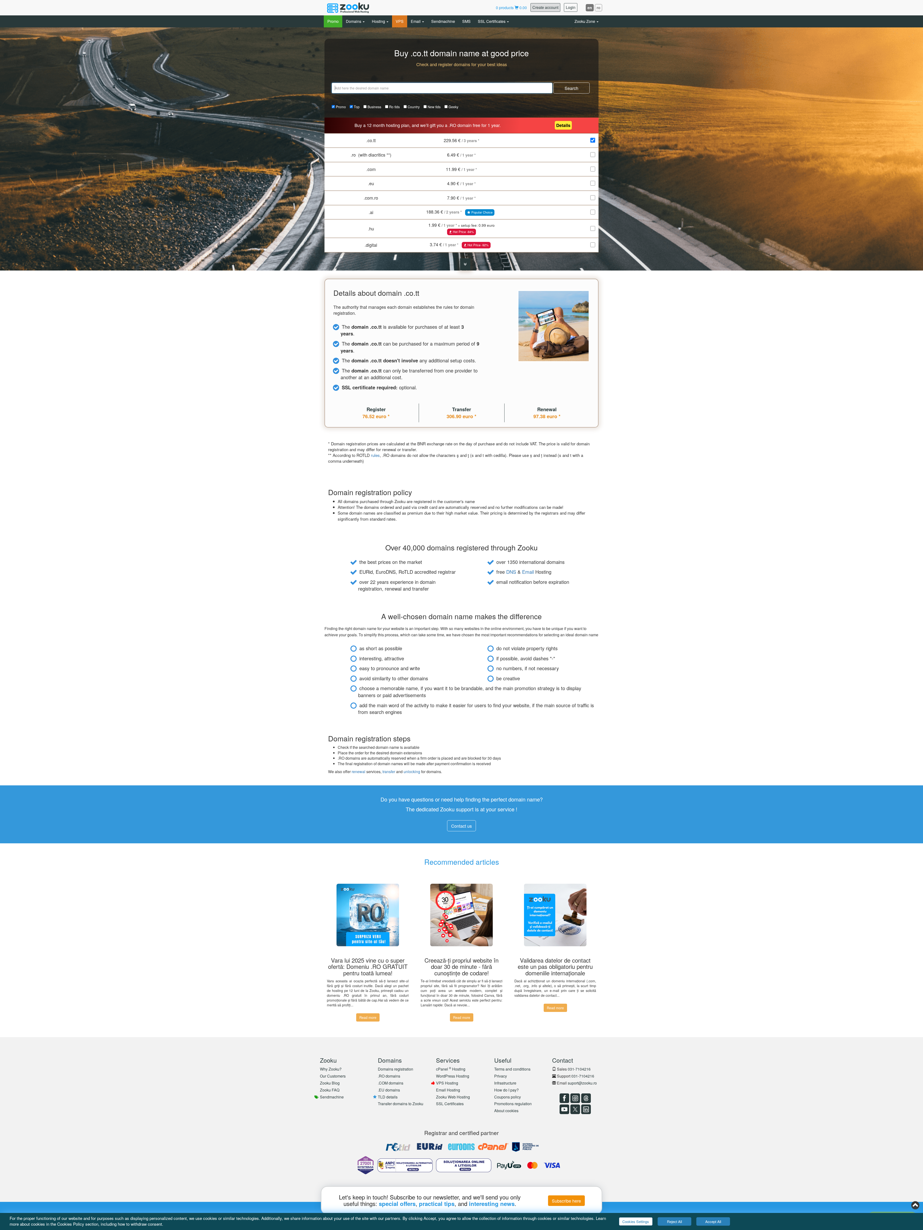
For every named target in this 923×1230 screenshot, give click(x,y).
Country (413, 106)
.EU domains (389, 1090)
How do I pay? (506, 1090)
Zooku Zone (585, 21)
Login (570, 7)
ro (598, 7)
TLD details (388, 1097)
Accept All (713, 1221)
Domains (354, 21)
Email (416, 21)
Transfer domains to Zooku (400, 1103)
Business (374, 106)
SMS (466, 21)
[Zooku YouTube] (564, 1109)
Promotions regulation (513, 1103)
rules (375, 455)
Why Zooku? (331, 1069)
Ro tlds (394, 106)
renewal (358, 771)
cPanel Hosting (450, 1069)
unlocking (412, 771)
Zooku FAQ (329, 1090)
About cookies (506, 1110)
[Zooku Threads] (585, 1098)
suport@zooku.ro (582, 1083)
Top (356, 106)
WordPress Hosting (452, 1076)
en (589, 7)
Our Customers (333, 1076)
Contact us (461, 826)
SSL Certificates (492, 21)
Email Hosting (448, 1090)
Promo (333, 21)
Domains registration (395, 1069)
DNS (511, 571)
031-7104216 (579, 1069)
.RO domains (389, 1076)
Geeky (453, 106)
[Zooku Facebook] (564, 1098)
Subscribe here (566, 1201)
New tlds (434, 106)
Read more (367, 1017)
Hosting (379, 21)
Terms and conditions (512, 1069)
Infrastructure (505, 1083)
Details (563, 125)
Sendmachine (443, 21)
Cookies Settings (635, 1221)
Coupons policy (507, 1097)
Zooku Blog (330, 1083)
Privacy (500, 1076)
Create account (545, 7)
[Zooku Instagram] (575, 1098)
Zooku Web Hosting (453, 1097)
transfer (388, 771)
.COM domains (390, 1083)
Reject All (674, 1221)
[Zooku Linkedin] (585, 1109)
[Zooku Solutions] (348, 8)
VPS (400, 21)
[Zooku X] (575, 1109)
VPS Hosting (447, 1083)
